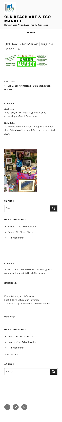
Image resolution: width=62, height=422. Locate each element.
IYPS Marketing (16, 237)
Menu (32, 32)
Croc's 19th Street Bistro (20, 232)
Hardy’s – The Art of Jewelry (22, 226)
